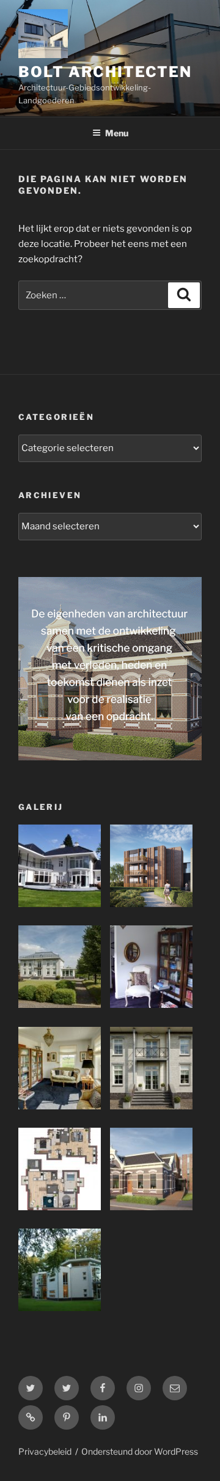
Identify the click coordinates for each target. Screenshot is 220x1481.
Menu (116, 133)
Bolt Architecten (105, 72)
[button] (64, 868)
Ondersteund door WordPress (139, 1451)
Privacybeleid (45, 1451)
